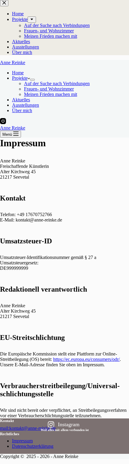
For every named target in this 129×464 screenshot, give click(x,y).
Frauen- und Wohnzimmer (49, 88)
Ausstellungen (25, 105)
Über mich (22, 110)
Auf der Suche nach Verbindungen (57, 83)
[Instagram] (3, 122)
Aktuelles (21, 99)
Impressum (22, 440)
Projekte (20, 78)
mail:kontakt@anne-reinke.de (28, 428)
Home (18, 72)
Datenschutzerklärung (32, 446)
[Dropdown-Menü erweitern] (32, 80)
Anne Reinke (12, 62)
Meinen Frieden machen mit (50, 94)
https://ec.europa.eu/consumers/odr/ (86, 359)
